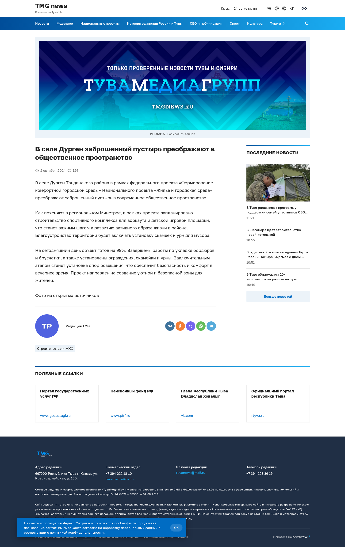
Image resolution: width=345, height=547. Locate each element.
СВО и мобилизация (206, 23)
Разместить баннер (181, 134)
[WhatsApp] (201, 326)
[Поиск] (307, 23)
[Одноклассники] (180, 326)
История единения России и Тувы (154, 23)
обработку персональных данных (130, 528)
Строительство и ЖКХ (55, 348)
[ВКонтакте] (170, 326)
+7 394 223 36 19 (259, 473)
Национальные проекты (99, 23)
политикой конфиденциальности (77, 532)
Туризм (276, 23)
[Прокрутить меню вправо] (283, 23)
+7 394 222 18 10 (119, 473)
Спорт (235, 23)
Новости (42, 23)
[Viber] (190, 326)
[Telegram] (211, 326)
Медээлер (65, 23)
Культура (255, 23)
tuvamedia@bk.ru (120, 479)
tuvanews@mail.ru (190, 473)
